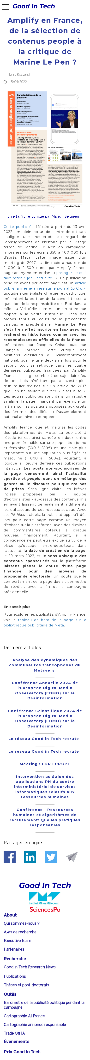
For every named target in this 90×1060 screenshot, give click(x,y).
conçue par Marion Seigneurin (45, 216)
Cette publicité (18, 227)
